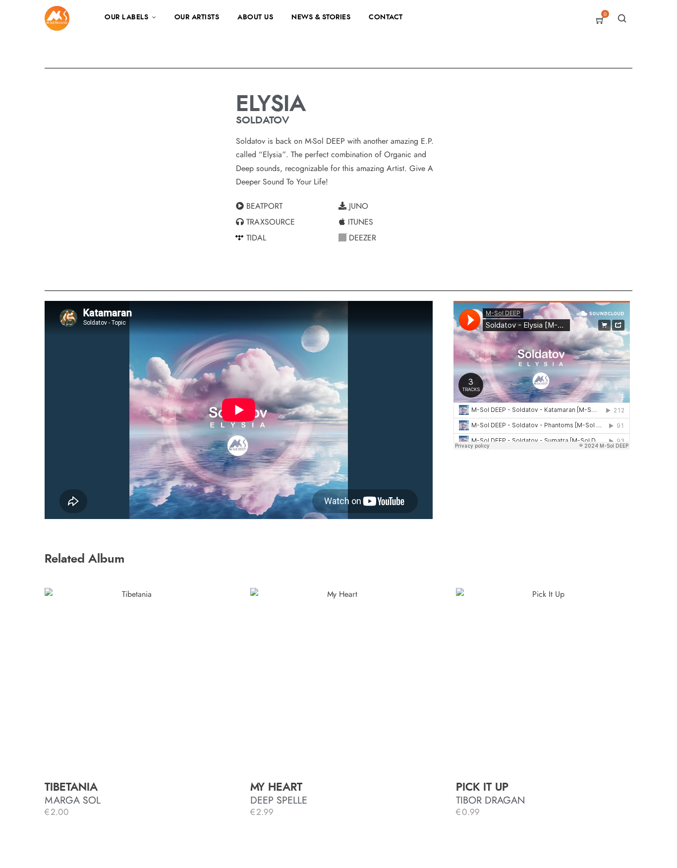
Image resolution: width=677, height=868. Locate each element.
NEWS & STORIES (320, 17)
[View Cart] (600, 21)
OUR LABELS (126, 17)
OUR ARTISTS (197, 17)
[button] (287, 206)
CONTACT (386, 17)
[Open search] (622, 18)
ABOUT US (255, 17)
